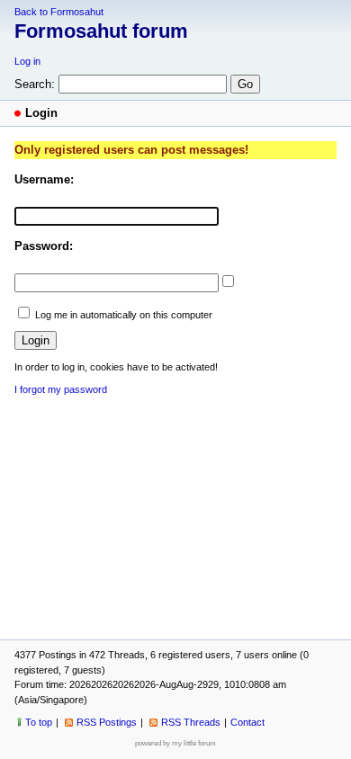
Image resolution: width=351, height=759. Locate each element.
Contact (247, 722)
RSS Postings (106, 722)
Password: (43, 246)
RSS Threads (190, 722)
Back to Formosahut (59, 11)
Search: (34, 84)
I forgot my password (60, 389)
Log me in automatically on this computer (123, 314)
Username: (44, 179)
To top (38, 722)
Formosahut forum (101, 31)
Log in (27, 61)
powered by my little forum (175, 743)
